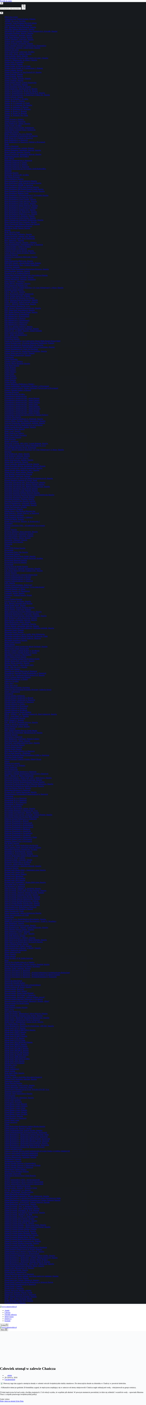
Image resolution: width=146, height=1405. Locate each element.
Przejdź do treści (6, 1)
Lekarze (7, 1313)
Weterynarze (9, 1317)
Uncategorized (10, 1380)
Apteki (7, 1310)
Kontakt (7, 1321)
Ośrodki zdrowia (11, 1315)
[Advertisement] (73, 1348)
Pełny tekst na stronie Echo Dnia (11, 1401)
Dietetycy (8, 1319)
